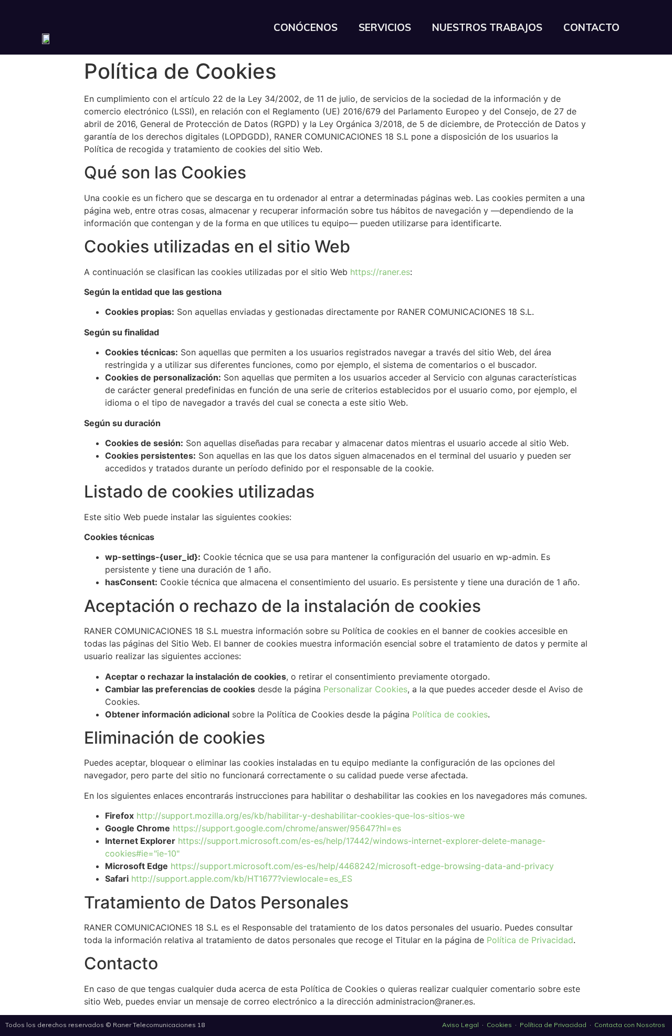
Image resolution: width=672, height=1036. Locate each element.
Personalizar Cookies (365, 689)
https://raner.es (380, 272)
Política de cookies (450, 714)
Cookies (499, 1025)
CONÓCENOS (306, 27)
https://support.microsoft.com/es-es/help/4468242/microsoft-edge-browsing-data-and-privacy (362, 866)
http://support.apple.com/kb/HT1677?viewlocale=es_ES (241, 878)
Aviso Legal (460, 1025)
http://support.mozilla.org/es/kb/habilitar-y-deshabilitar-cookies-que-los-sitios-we (300, 815)
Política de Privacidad (530, 940)
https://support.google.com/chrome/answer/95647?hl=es (287, 828)
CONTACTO (591, 27)
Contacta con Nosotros (630, 1025)
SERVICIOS (385, 27)
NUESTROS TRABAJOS (487, 27)
